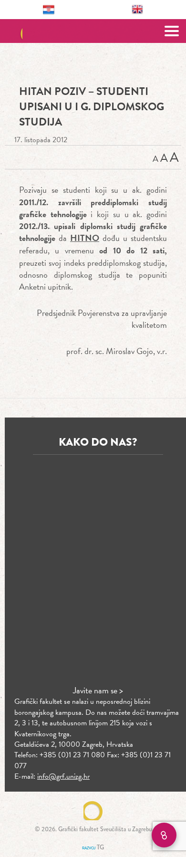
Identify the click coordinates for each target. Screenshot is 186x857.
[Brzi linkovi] (164, 835)
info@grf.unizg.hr (63, 776)
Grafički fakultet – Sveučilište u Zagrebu (93, 31)
